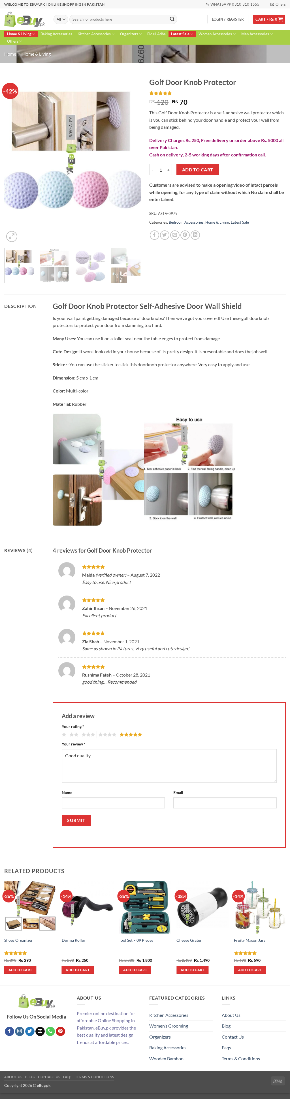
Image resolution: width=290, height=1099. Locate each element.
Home (10, 53)
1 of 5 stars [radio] (63, 734)
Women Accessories (215, 34)
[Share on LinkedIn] (195, 235)
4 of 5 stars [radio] (106, 734)
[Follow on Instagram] (19, 1031)
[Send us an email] (40, 1031)
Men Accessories (255, 34)
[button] (278, 4)
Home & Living (19, 34)
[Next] (131, 159)
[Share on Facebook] (154, 235)
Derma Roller (74, 940)
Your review (74, 744)
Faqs (226, 1047)
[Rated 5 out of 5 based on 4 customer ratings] (217, 93)
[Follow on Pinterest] (60, 1031)
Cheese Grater (189, 940)
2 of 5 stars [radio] (73, 734)
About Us (231, 1015)
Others (12, 41)
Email (178, 792)
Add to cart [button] (20, 970)
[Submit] (172, 19)
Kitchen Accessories (94, 34)
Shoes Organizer (18, 940)
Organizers (129, 34)
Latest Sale (180, 34)
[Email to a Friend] (175, 235)
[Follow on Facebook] (9, 1031)
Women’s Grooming (168, 1025)
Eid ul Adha (156, 34)
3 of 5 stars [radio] (87, 734)
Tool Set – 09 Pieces (136, 940)
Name (67, 792)
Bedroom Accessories (186, 222)
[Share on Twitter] (164, 235)
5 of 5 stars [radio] (130, 734)
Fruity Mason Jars (249, 940)
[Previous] (14, 159)
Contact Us (233, 1036)
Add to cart (197, 169)
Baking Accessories (56, 34)
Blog (226, 1025)
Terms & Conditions (241, 1058)
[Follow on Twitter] (30, 1031)
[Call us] (50, 1031)
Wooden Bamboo (166, 1058)
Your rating (73, 726)
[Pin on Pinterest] (185, 235)
